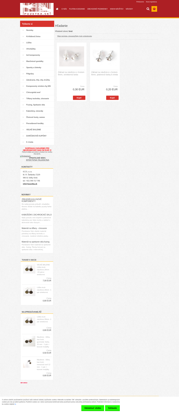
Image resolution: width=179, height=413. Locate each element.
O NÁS (64, 9)
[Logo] (37, 9)
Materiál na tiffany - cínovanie (34, 228)
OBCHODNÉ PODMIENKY (97, 9)
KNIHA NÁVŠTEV (116, 9)
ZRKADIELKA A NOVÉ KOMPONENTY (32, 200)
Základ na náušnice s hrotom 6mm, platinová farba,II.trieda (104, 73)
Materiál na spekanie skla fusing (35, 242)
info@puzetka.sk (30, 184)
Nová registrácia (151, 2)
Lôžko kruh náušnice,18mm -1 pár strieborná (44, 289)
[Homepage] (57, 9)
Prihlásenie (140, 2)
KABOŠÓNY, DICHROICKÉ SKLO (37, 215)
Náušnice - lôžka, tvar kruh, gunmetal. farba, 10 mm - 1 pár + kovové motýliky (43, 342)
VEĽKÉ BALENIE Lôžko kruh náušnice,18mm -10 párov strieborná (43, 269)
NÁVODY (129, 9)
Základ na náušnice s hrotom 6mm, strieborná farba (71, 73)
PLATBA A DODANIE (77, 9)
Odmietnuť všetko (92, 408)
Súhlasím (112, 408)
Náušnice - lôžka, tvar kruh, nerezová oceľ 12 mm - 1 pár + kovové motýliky (43, 364)
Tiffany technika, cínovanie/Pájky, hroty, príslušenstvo (74, 36)
